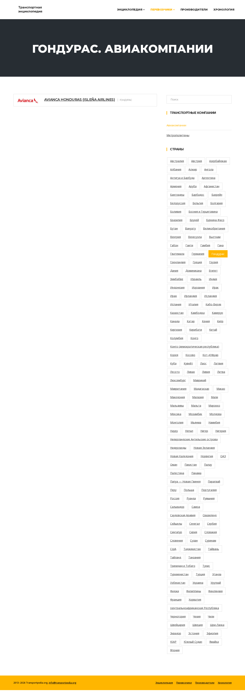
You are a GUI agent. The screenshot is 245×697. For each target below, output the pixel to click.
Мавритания (178, 388)
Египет (213, 270)
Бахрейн (217, 194)
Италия (193, 304)
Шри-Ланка (217, 625)
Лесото (175, 372)
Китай (213, 329)
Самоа (196, 507)
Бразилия (176, 220)
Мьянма (196, 422)
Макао (220, 388)
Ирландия (190, 296)
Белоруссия (177, 203)
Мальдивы (177, 405)
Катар (191, 321)
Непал (189, 431)
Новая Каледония (181, 456)
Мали (214, 397)
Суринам (210, 540)
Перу (173, 490)
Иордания (198, 287)
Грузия (213, 262)
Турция (200, 574)
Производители (194, 9)
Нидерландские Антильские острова (194, 439)
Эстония (193, 633)
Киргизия (176, 329)
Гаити (189, 245)
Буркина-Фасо (215, 220)
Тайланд (175, 557)
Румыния (209, 498)
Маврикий (199, 380)
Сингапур (176, 532)
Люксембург (178, 380)
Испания (175, 304)
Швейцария (177, 625)
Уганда (216, 574)
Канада (175, 321)
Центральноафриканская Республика (194, 608)
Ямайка (214, 642)
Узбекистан (177, 582)
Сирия (193, 532)
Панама (196, 473)
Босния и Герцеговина (203, 211)
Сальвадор (177, 507)
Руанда (191, 498)
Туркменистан (179, 574)
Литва (221, 372)
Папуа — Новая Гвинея (185, 481)
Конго (194, 338)
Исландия (210, 296)
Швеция (197, 625)
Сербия (212, 523)
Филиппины (193, 591)
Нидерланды (178, 448)
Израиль (196, 279)
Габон (174, 245)
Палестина (177, 473)
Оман (173, 464)
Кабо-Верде (213, 304)
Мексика (175, 414)
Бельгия (198, 203)
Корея (174, 355)
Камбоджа (198, 313)
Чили (211, 616)
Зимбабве (176, 279)
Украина (198, 582)
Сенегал (194, 523)
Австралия (177, 161)
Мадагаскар (201, 388)
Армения (175, 186)
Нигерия (220, 431)
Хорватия (195, 599)
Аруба (193, 186)
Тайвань (213, 549)
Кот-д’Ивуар (210, 355)
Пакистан (191, 464)
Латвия (218, 363)
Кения (206, 321)
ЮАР (173, 642)
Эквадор (175, 633)
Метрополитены (178, 135)
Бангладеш (177, 194)
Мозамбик (195, 414)
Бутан (174, 228)
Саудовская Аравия (182, 515)
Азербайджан (218, 161)
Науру (174, 431)
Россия (174, 498)
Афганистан (211, 186)
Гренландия (177, 262)
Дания (174, 270)
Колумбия (176, 338)
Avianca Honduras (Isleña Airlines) (79, 100)
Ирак (215, 287)
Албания (175, 169)
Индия (213, 279)
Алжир (193, 169)
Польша (189, 490)
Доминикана (193, 270)
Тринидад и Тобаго (182, 566)
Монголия (176, 422)
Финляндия (215, 591)
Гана (220, 245)
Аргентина (208, 178)
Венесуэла (195, 237)
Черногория (178, 616)
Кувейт (188, 363)
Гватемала (177, 254)
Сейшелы (176, 523)
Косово (190, 355)
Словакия (210, 532)
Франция (175, 599)
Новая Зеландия (204, 448)
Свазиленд (209, 515)
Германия (198, 254)
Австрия (196, 161)
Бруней (194, 220)
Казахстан (177, 313)
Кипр (220, 321)
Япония (175, 650)
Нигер (204, 431)
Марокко (214, 405)
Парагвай (214, 481)
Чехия (197, 616)
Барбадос (198, 194)
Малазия (198, 397)
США (173, 549)
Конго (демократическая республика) (194, 346)
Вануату (190, 228)
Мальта (196, 405)
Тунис (206, 566)
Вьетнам (214, 237)
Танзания (194, 557)
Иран (173, 296)
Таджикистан (192, 549)
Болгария (216, 203)
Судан (194, 540)
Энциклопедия (130, 9)
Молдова (215, 414)
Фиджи (174, 591)
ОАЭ (223, 456)
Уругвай (216, 582)
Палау (208, 464)
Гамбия (205, 245)
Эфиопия (212, 633)
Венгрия (175, 237)
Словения (176, 540)
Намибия (214, 422)
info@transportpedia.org (62, 682)
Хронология (223, 9)
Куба (173, 363)
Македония (177, 397)
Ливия (206, 372)
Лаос (203, 363)
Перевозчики (161, 9)
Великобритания (214, 228)
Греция (197, 262)
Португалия (209, 490)
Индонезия (177, 287)
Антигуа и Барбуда (182, 178)
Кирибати (195, 329)
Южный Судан (193, 642)
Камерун (217, 313)
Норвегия (207, 456)
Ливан (191, 372)
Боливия (175, 211)
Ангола (208, 169)
